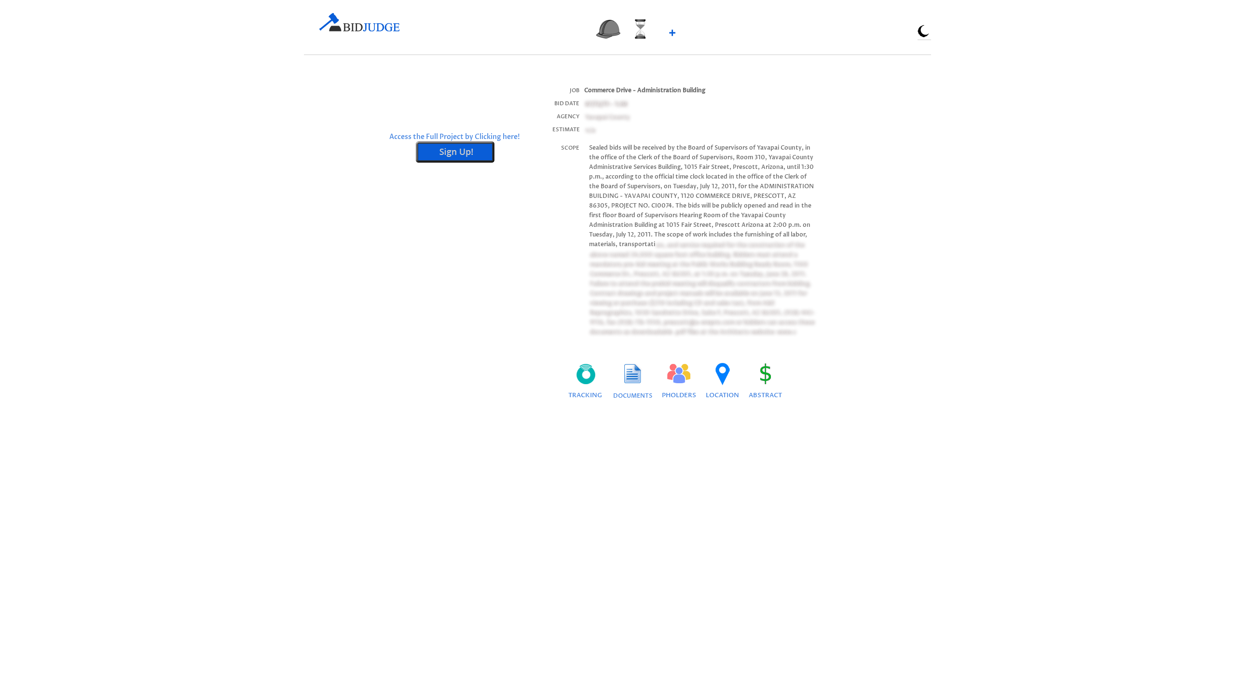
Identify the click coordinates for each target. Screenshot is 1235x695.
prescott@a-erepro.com (698, 322)
